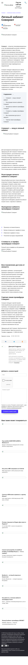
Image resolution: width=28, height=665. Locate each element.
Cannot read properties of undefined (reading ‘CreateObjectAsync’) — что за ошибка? (13, 551)
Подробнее (16, 362)
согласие (3, 406)
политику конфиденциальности (14, 408)
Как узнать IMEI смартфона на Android (13, 468)
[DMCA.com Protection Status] (5, 645)
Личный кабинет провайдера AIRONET (13, 620)
